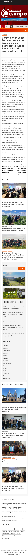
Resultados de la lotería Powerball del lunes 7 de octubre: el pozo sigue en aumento (7, 169)
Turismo (5, 376)
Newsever (10, 554)
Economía (5, 353)
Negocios (5, 365)
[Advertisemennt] (14, 19)
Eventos (5, 355)
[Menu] (2, 30)
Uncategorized (6, 378)
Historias (5, 360)
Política (5, 371)
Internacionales (7, 363)
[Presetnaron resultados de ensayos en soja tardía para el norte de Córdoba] (14, 217)
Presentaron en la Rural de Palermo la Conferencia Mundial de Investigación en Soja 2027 (13, 204)
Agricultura (4, 34)
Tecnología (6, 373)
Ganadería (5, 358)
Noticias (5, 368)
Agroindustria (6, 350)
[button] (2, 30)
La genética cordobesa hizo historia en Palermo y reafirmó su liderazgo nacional (13, 462)
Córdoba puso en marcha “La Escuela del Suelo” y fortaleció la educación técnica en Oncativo (13, 314)
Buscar (5, 265)
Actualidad (10, 226)
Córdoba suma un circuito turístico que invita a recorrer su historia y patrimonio (14, 409)
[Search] (26, 30)
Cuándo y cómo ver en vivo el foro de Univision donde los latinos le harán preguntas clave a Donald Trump (20, 170)
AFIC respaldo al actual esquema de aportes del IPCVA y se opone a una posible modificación (13, 334)
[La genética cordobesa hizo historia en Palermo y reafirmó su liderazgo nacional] (14, 448)
